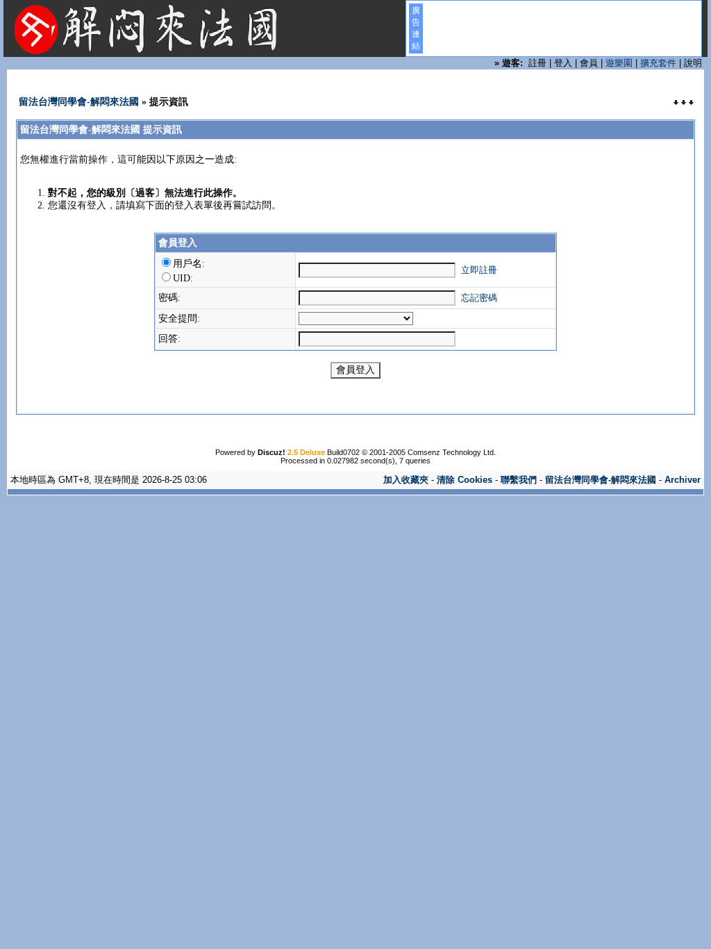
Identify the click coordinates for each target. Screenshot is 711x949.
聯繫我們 (519, 479)
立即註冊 (479, 270)
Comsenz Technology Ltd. (452, 452)
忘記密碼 (479, 297)
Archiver (682, 479)
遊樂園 (619, 63)
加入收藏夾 (405, 479)
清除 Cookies (464, 479)
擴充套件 (658, 63)
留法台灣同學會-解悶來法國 (79, 102)
